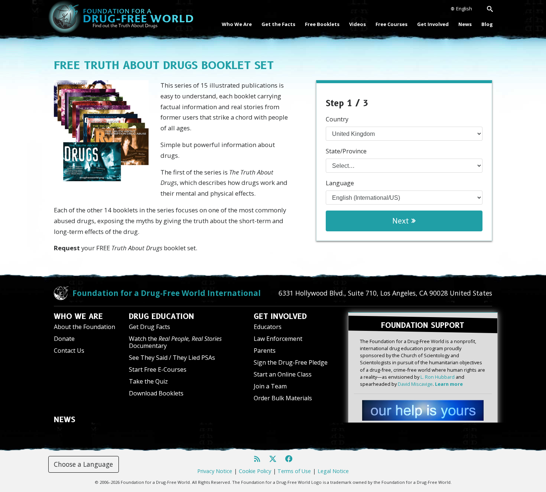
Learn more (449, 384)
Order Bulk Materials (283, 398)
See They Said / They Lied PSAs (172, 357)
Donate (64, 339)
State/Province (346, 151)
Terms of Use (294, 471)
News (465, 24)
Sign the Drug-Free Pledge (291, 362)
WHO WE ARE (78, 316)
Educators (268, 327)
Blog (487, 24)
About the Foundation (84, 327)
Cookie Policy (255, 471)
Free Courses (391, 24)
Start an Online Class (283, 374)
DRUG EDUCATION (161, 316)
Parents (265, 350)
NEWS (64, 419)
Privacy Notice (214, 471)
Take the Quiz (148, 381)
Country (337, 119)
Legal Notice (333, 471)
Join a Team (270, 386)
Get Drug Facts (149, 327)
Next (402, 220)
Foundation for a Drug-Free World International (166, 293)
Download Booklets (156, 393)
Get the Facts (278, 24)
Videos (357, 24)
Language (340, 183)
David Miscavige (415, 384)
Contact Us (69, 350)
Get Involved (433, 24)
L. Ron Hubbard (437, 377)
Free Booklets (322, 24)
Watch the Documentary (175, 342)
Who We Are (237, 24)
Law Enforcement (278, 339)
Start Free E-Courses (157, 369)
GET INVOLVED (280, 316)
